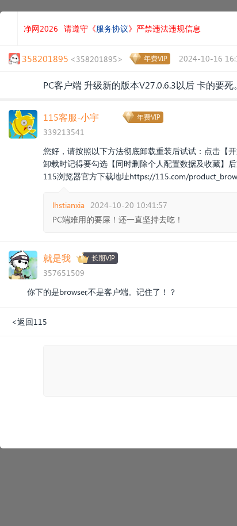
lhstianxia (68, 204)
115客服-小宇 (71, 117)
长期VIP (103, 258)
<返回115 (29, 321)
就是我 (57, 258)
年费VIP (155, 58)
